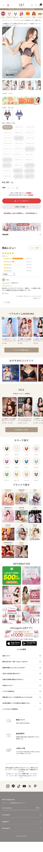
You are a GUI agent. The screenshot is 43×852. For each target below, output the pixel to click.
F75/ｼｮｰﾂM (18, 160)
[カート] (40, 5)
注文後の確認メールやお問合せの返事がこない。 (16, 703)
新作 (3, 13)
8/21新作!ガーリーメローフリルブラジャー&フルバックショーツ (9, 340)
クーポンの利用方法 (8, 691)
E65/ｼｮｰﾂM (7, 149)
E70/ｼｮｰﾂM (18, 149)
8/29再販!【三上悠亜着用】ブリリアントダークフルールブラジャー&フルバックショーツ (9, 419)
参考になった (36, 298)
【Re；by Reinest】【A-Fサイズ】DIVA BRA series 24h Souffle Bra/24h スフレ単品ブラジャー (25, 419)
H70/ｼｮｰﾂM (7, 176)
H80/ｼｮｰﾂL (29, 176)
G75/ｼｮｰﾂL (7, 171)
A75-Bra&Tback (19, 20)
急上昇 (33, 13)
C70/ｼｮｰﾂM (19, 138)
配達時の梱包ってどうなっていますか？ (14, 668)
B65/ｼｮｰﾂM (7, 133)
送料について (6, 656)
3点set (21, 13)
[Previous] (2, 13)
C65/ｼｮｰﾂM (7, 138)
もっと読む (7, 302)
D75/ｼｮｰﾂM (30, 143)
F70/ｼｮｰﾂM (7, 160)
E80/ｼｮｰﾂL (7, 154)
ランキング (40, 13)
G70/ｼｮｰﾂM (29, 165)
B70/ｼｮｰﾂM (18, 133)
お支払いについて (7, 685)
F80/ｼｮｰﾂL (29, 160)
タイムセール (27, 13)
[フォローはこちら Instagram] (7, 786)
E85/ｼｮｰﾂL (18, 154)
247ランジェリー (7, 20)
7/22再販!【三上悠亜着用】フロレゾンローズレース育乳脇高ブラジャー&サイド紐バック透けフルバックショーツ (25, 340)
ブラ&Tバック (15, 13)
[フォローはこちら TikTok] (19, 786)
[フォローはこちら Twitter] (29, 786)
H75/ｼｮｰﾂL (18, 176)
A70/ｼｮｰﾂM (19, 127)
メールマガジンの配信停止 (10, 709)
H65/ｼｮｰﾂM (29, 171)
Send (37, 808)
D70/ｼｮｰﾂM (19, 143)
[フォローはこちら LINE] (13, 786)
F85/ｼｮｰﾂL (7, 165)
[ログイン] (32, 5)
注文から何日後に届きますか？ (11, 673)
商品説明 (5, 234)
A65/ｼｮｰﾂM (7, 127)
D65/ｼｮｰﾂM (7, 143)
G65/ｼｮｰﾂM (18, 165)
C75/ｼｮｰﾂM (30, 138)
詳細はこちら (19, 738)
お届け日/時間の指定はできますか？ (13, 679)
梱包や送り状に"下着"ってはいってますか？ (15, 662)
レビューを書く (34, 248)
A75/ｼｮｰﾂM (30, 127)
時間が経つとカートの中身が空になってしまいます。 (17, 697)
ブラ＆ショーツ (9, 13)
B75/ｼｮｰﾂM (29, 133)
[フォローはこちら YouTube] (24, 786)
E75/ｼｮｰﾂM (29, 149)
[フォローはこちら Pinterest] (35, 786)
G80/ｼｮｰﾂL (18, 171)
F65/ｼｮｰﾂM (29, 154)
